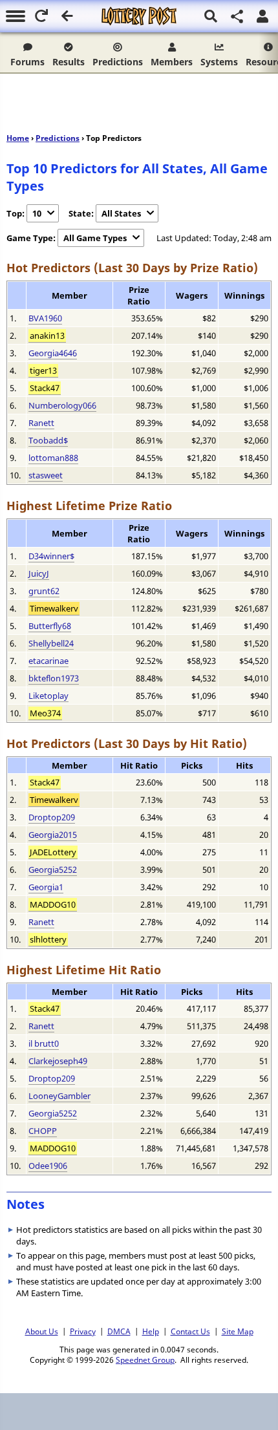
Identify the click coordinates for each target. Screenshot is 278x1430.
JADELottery (53, 852)
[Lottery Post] (139, 16)
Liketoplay (48, 695)
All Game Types (95, 238)
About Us (41, 1331)
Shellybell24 (51, 643)
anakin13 (47, 335)
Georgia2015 (52, 834)
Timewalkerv (54, 608)
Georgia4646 (52, 353)
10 (36, 213)
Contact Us (190, 1331)
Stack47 (44, 388)
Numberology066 (62, 405)
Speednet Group (145, 1359)
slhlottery (48, 939)
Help (150, 1331)
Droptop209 (51, 817)
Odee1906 (47, 1165)
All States (121, 213)
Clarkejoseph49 (57, 1061)
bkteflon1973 (53, 678)
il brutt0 (43, 1043)
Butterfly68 (49, 626)
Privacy (83, 1331)
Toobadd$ (48, 440)
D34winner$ (51, 556)
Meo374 (45, 713)
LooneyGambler (59, 1096)
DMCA (119, 1331)
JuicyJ (38, 573)
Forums (27, 62)
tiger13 (43, 370)
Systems (219, 62)
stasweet (45, 475)
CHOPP (42, 1131)
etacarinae (48, 661)
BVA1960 (45, 318)
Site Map (237, 1331)
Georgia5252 (52, 869)
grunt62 (43, 591)
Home (17, 138)
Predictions (117, 62)
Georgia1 (45, 887)
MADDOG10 (53, 904)
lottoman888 (53, 458)
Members (172, 62)
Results (68, 62)
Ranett (41, 423)
